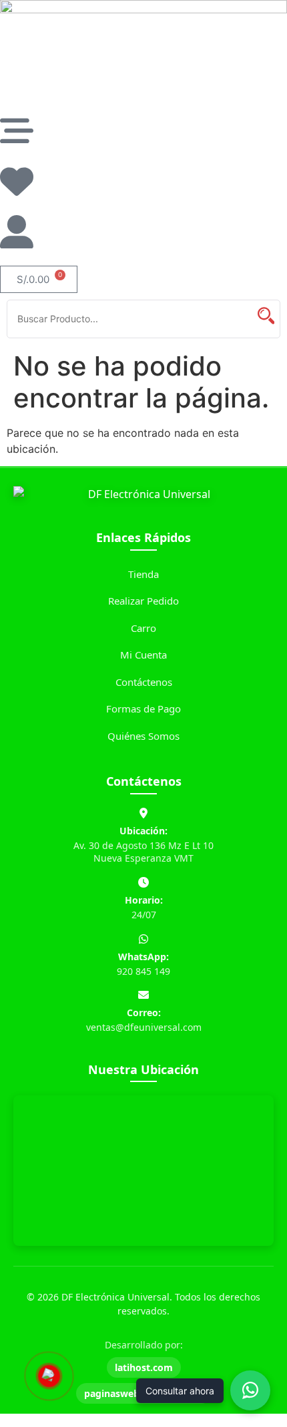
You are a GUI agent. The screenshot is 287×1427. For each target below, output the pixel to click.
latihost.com (144, 1367)
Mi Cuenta (143, 654)
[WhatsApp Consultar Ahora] (250, 1390)
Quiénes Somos (143, 735)
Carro (143, 628)
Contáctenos (143, 682)
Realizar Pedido (143, 600)
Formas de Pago (143, 708)
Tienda (143, 574)
